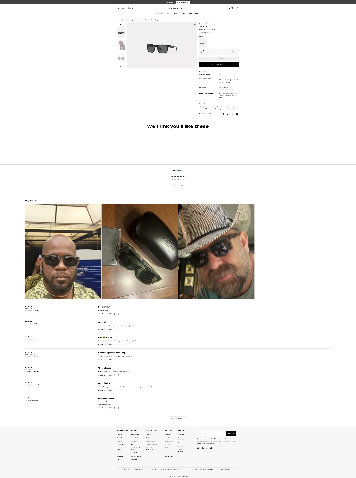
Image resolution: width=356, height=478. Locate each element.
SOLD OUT (219, 59)
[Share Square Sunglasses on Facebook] (223, 114)
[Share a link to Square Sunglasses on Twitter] (232, 114)
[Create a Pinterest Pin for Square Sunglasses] (228, 114)
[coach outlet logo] (178, 8)
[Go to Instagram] (198, 460)
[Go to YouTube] (202, 460)
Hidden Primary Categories (128, 20)
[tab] (169, 2)
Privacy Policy (229, 452)
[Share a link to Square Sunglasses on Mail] (237, 114)
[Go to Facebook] (211, 460)
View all (28, 212)
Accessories (140, 20)
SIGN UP (231, 444)
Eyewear (147, 20)
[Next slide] (223, 144)
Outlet (118, 20)
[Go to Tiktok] (207, 460)
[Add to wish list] (194, 25)
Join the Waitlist (219, 64)
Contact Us (200, 454)
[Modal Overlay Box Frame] (328, 456)
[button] (121, 32)
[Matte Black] (203, 42)
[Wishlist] (232, 8)
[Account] (235, 8)
